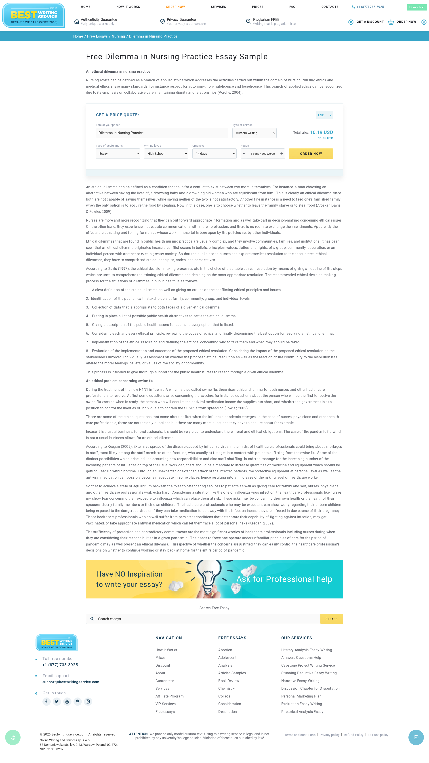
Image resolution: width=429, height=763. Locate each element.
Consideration (229, 704)
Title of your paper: (108, 125)
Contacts (330, 6)
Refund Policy (354, 735)
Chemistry (226, 688)
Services (218, 6)
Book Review (228, 681)
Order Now (175, 6)
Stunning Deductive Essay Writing (309, 673)
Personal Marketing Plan (301, 696)
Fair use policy (378, 735)
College (224, 696)
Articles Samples (232, 673)
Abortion (225, 650)
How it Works (166, 650)
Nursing (118, 36)
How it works (128, 6)
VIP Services (166, 704)
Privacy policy (330, 735)
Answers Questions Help (301, 657)
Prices (257, 6)
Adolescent (227, 657)
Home (85, 6)
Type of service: (242, 125)
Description (227, 712)
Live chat (417, 7)
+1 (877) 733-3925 (370, 6)
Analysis (225, 665)
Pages (245, 145)
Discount (163, 665)
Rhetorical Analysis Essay (302, 712)
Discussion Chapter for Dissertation (310, 688)
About (160, 673)
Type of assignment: (109, 145)
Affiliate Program (170, 696)
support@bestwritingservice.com (70, 682)
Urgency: (198, 145)
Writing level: (152, 145)
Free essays (165, 712)
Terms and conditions (300, 735)
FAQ (292, 6)
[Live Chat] (416, 737)
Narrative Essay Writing (300, 681)
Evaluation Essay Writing (301, 704)
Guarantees (165, 681)
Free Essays (97, 36)
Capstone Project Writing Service (308, 665)
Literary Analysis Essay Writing (306, 650)
